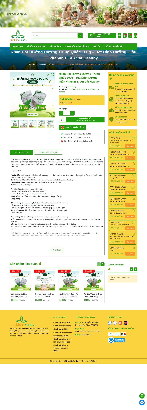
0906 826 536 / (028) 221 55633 (88, 331)
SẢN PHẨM (54, 46)
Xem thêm (57, 250)
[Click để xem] (32, 95)
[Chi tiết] (133, 138)
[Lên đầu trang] (142, 389)
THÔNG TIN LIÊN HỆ (113, 46)
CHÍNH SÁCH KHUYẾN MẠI (77, 46)
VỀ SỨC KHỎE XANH (36, 46)
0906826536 (128, 110)
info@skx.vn (86, 335)
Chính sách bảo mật (61, 322)
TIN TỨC (97, 46)
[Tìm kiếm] (80, 35)
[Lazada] (125, 323)
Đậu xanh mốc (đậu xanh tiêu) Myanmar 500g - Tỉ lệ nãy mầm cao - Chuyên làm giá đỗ (19, 295)
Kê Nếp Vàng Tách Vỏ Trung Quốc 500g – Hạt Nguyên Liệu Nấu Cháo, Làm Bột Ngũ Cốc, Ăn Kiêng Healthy (93, 295)
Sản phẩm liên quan (24, 264)
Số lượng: (63, 109)
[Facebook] (115, 323)
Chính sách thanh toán (62, 332)
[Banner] (73, 13)
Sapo (95, 361)
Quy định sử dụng (60, 336)
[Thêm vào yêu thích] (52, 75)
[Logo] (18, 35)
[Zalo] (110, 323)
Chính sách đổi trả (60, 329)
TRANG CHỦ (17, 46)
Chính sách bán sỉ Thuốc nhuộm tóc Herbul (60, 348)
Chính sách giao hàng (62, 326)
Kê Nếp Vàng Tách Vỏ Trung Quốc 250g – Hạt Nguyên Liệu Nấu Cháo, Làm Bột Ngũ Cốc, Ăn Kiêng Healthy (68, 295)
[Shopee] (120, 323)
